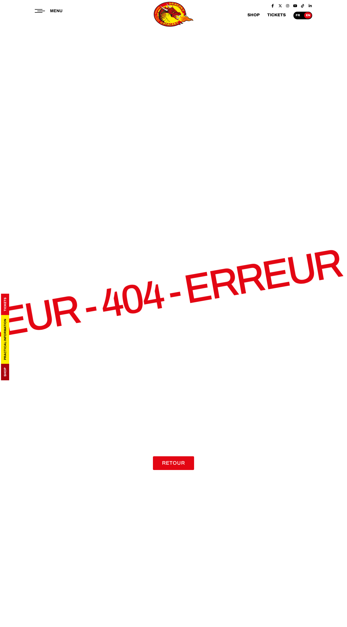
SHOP (253, 15)
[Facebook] (272, 6)
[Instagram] (287, 6)
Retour (173, 463)
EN (308, 15)
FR (298, 15)
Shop (5, 372)
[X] (280, 6)
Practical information (5, 339)
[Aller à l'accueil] (174, 27)
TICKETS (276, 15)
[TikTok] (302, 6)
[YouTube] (295, 6)
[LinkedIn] (310, 6)
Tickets (5, 304)
